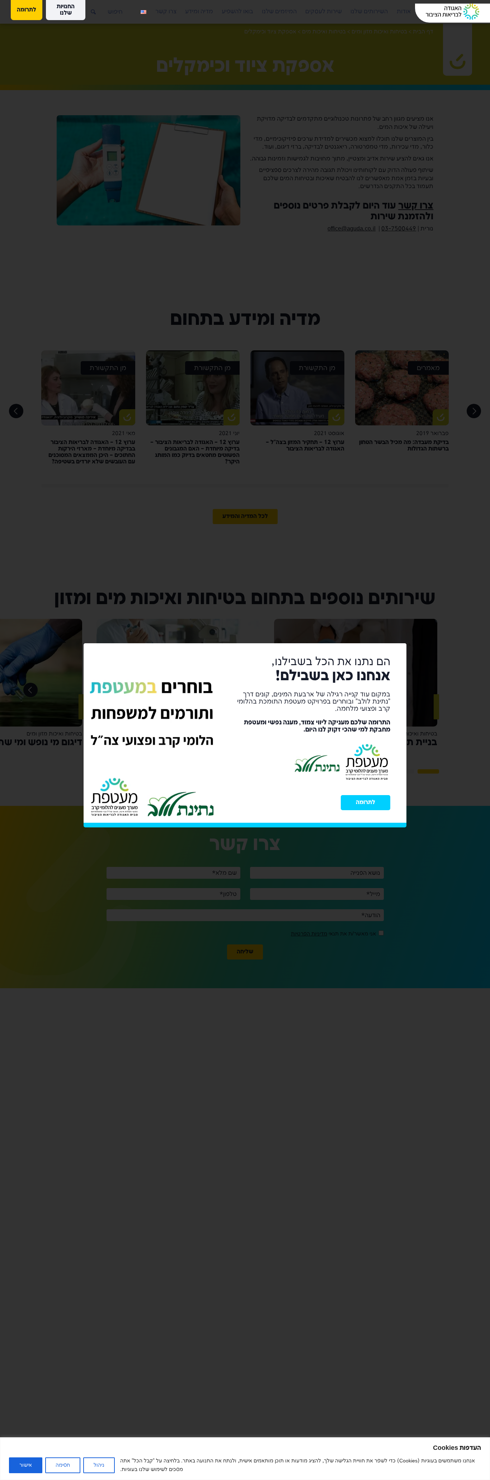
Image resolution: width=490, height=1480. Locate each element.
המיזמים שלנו (279, 12)
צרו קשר (165, 12)
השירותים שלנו (369, 12)
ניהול (99, 1465)
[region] (245, 1458)
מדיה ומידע (199, 12)
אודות (404, 12)
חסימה (63, 1465)
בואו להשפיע (237, 12)
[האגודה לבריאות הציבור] (452, 11)
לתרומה (365, 807)
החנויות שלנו (66, 10)
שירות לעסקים (323, 12)
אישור (25, 1465)
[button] (88, 9)
